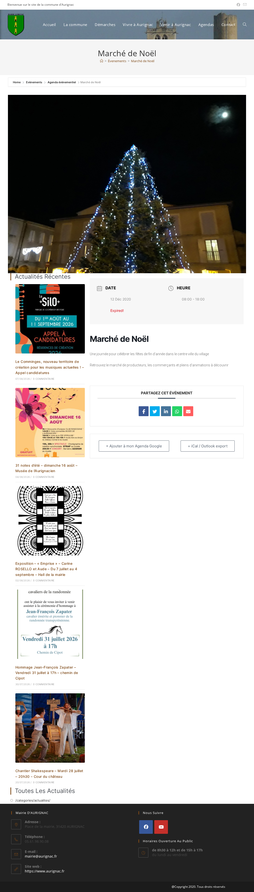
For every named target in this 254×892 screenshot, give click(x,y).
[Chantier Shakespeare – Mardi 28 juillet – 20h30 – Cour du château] (50, 728)
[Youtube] (161, 827)
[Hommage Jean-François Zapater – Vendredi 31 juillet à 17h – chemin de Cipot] (50, 624)
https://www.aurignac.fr (44, 871)
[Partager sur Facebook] (144, 411)
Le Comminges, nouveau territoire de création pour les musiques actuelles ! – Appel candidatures (49, 367)
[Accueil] (101, 61)
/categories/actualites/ (32, 800)
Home (17, 82)
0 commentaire (43, 378)
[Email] (188, 411)
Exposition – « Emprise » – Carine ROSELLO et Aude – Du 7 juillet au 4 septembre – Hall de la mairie (46, 569)
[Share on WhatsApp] (177, 411)
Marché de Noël (142, 61)
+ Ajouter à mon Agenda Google (134, 446)
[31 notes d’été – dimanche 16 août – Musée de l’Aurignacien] (50, 422)
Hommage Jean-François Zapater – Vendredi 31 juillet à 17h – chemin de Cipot (46, 672)
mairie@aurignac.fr (41, 856)
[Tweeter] (155, 411)
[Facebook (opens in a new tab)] (238, 4)
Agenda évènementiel (62, 82)
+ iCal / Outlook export (207, 446)
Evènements (34, 82)
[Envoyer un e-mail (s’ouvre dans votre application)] (244, 4)
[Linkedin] (166, 411)
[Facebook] (146, 827)
